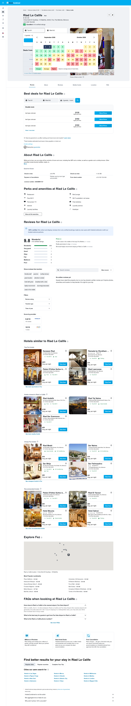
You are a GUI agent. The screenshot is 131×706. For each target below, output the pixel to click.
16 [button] (50, 55)
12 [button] (62, 51)
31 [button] (94, 64)
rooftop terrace (44, 274)
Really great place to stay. (66, 244)
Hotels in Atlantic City (60, 678)
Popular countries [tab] (43, 664)
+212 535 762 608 (29, 22)
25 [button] (58, 60)
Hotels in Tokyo (59, 681)
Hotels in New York (30, 678)
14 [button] (41, 55)
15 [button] (45, 55)
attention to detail (39, 278)
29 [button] (45, 64)
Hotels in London (89, 678)
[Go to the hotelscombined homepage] (13, 3)
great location (28, 278)
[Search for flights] (3, 8)
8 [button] (45, 51)
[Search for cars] (3, 15)
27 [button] (37, 64)
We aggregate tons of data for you (35, 698)
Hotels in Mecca (59, 673)
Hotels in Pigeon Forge (31, 676)
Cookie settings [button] (28, 144)
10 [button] (54, 51)
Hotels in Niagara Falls (91, 681)
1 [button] (45, 47)
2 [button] (49, 47)
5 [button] (62, 47)
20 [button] (37, 60)
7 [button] (41, 51)
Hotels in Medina (89, 676)
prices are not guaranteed (63, 689)
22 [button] (45, 60)
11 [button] (58, 51)
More (25, 164)
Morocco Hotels (32, 10)
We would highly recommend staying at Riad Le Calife (74, 246)
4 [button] (58, 47)
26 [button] (62, 60)
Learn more (67, 138)
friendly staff (28, 274)
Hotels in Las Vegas (30, 673)
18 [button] (58, 55)
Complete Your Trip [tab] (58, 664)
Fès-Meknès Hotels (46, 10)
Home (24, 10)
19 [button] (62, 55)
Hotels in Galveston (30, 681)
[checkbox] (33, 320)
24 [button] (54, 60)
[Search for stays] (3, 12)
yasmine (36, 274)
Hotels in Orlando (59, 676)
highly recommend (30, 286)
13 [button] (37, 55)
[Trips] (3, 28)
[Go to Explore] (3, 23)
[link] (33, 386)
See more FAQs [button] (55, 623)
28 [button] (41, 64)
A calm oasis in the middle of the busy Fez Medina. (73, 241)
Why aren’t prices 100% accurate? (36, 701)
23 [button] (50, 60)
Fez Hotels (58, 10)
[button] (3, 3)
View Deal (63, 364)
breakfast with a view (41, 282)
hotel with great (29, 282)
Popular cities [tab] (29, 664)
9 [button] (49, 51)
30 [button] (50, 64)
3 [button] (94, 47)
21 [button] (41, 60)
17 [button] (54, 55)
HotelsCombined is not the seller (35, 694)
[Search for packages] (3, 19)
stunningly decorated (43, 286)
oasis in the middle (30, 289)
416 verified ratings (39, 24)
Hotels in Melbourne (90, 673)
